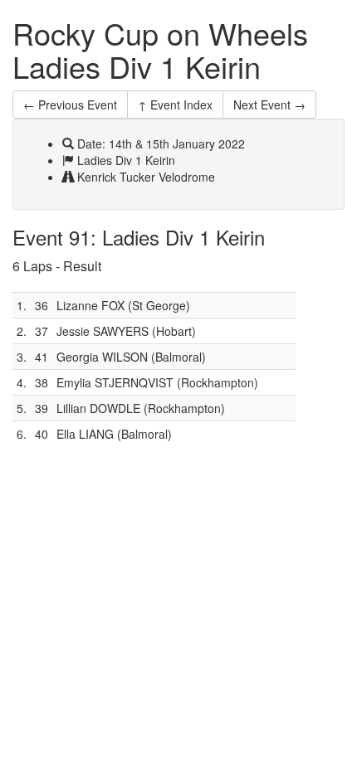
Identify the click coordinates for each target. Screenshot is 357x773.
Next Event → (269, 104)
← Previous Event (70, 104)
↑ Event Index (175, 104)
